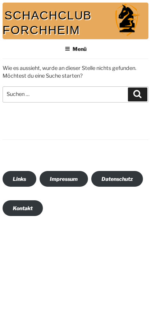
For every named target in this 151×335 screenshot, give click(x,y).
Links (19, 179)
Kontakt (23, 208)
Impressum (64, 179)
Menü (79, 49)
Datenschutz (117, 179)
